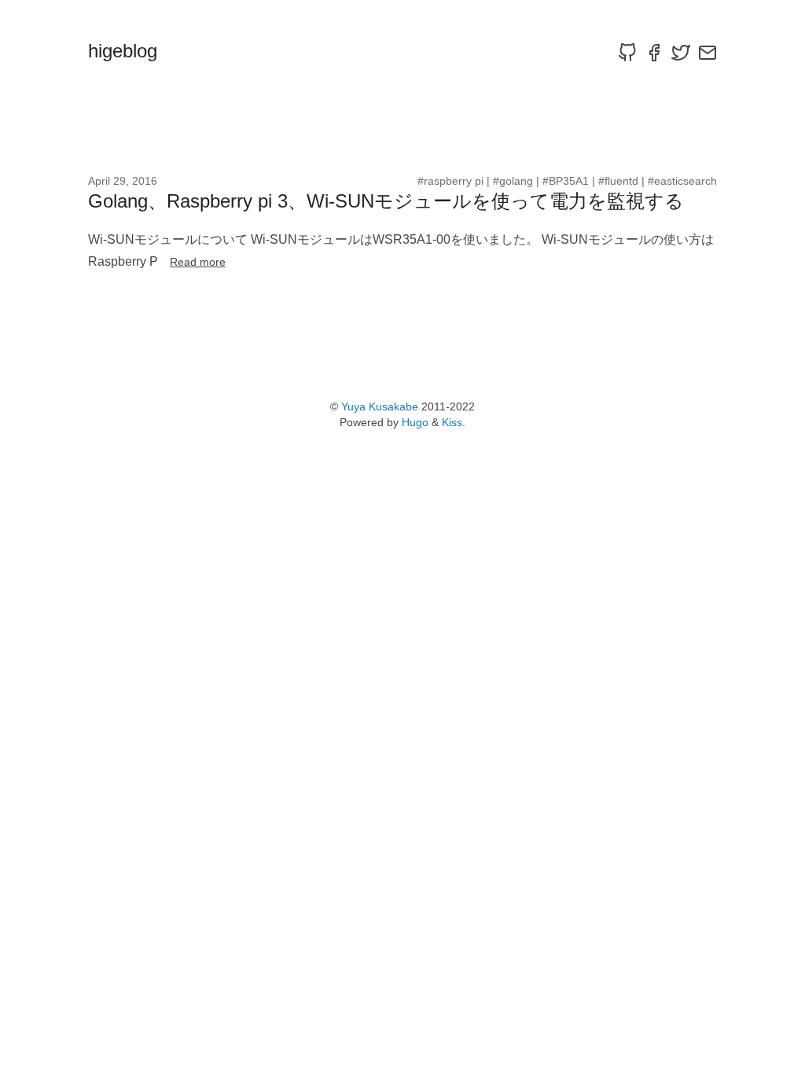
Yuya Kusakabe (379, 406)
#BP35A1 (565, 181)
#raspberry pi (450, 181)
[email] (707, 52)
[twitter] (680, 52)
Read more (198, 262)
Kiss (452, 422)
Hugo (415, 422)
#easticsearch (682, 181)
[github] (627, 52)
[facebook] (654, 52)
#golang (513, 181)
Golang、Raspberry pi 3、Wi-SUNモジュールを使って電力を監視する (386, 200)
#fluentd (618, 181)
